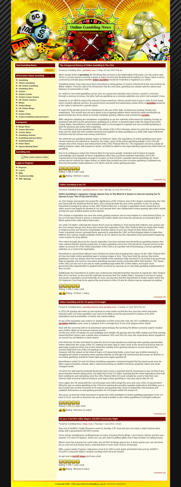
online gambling (101, 80)
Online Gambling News (90, 27)
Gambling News (26, 141)
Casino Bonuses (26, 129)
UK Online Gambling (28, 86)
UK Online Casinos (27, 100)
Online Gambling (27, 83)
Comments (26, 176)
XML (25, 179)
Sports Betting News (28, 146)
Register (23, 167)
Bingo (21, 103)
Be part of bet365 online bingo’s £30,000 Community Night (89, 419)
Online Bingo (25, 105)
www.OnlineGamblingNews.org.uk (91, 484)
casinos (145, 115)
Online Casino (25, 94)
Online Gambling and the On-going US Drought (83, 302)
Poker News (24, 144)
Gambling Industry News (30, 138)
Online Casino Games (29, 97)
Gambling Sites (26, 89)
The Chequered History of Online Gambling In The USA (87, 65)
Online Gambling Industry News (34, 117)
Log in (22, 170)
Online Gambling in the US (73, 185)
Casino (22, 91)
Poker (21, 111)
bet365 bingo (78, 456)
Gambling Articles (27, 135)
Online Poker (25, 114)
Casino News (25, 132)
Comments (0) (160, 180)
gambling (151, 103)
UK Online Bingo (26, 108)
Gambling (23, 80)
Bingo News (24, 127)
